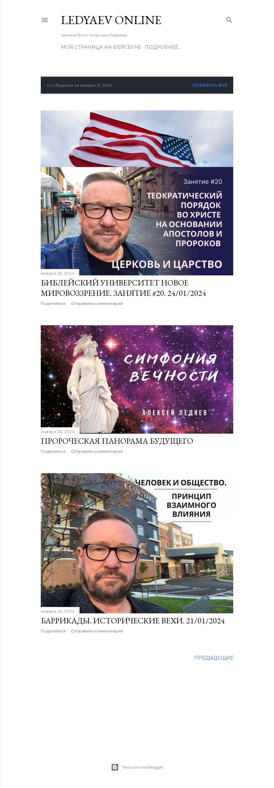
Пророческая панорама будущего (117, 441)
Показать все (209, 85)
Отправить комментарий (97, 303)
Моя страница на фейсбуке (101, 47)
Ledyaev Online (111, 20)
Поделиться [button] (53, 303)
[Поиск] (229, 18)
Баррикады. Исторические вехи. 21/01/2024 (133, 620)
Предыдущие (213, 658)
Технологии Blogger (142, 767)
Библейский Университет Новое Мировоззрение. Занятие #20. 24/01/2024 (123, 287)
